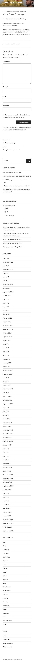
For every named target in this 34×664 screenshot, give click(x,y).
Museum (5, 579)
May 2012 (6, 307)
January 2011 (7, 366)
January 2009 (7, 396)
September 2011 (8, 337)
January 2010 (7, 385)
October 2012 (7, 288)
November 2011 (8, 329)
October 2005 (7, 527)
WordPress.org (7, 647)
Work (18, 44)
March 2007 (6, 463)
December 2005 (8, 519)
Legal (4, 572)
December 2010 (8, 370)
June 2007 (6, 452)
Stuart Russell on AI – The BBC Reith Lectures (17, 176)
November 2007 (8, 434)
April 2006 (6, 505)
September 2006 (8, 486)
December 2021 (8, 262)
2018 (6, 208)
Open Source (7, 587)
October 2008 (7, 400)
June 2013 (6, 281)
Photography (7, 591)
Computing (6, 549)
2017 (6, 212)
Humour (5, 561)
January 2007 (7, 471)
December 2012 (8, 284)
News (4, 583)
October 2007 (7, 437)
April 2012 (6, 310)
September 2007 (8, 441)
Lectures (5, 568)
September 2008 (8, 404)
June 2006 (6, 497)
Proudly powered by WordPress (12, 659)
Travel (4, 617)
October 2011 (7, 333)
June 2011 (6, 348)
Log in (5, 636)
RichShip (22, 11)
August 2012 (7, 296)
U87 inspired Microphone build (12, 172)
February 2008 (7, 422)
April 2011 (6, 355)
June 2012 (6, 303)
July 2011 (5, 344)
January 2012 (7, 322)
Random (5, 594)
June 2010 (6, 378)
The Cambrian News (9, 23)
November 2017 (8, 269)
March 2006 (6, 508)
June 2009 (6, 393)
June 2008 (6, 411)
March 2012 (6, 314)
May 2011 (6, 351)
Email (5, 96)
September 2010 (8, 374)
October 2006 (7, 482)
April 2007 (6, 460)
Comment (6, 61)
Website (6, 105)
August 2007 (7, 445)
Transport (6, 613)
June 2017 (6, 277)
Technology (10, 44)
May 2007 (6, 456)
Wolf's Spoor (12, 2)
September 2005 (8, 531)
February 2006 (7, 512)
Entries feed (6, 639)
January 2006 (7, 516)
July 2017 (6, 273)
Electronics (6, 557)
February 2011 (7, 363)
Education (6, 553)
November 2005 (8, 523)
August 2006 (7, 490)
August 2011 (7, 340)
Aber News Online (8, 19)
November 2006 (8, 478)
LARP (5, 564)
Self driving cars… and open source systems (16, 186)
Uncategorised (7, 620)
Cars (4, 546)
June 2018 (6, 266)
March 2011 (6, 359)
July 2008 (6, 408)
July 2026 (6, 258)
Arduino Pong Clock (15, 239)
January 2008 (7, 426)
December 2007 (8, 430)
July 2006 (6, 493)
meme (5, 576)
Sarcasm (5, 598)
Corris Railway (9, 215)
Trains (4, 609)
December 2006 (8, 475)
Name (5, 87)
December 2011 (8, 325)
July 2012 (6, 299)
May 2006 (6, 501)
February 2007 (7, 467)
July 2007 (6, 449)
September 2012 (8, 292)
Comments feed (8, 643)
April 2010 (6, 381)
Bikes (4, 542)
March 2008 (6, 419)
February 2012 (7, 318)
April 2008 (6, 415)
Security (5, 602)
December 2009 (8, 389)
